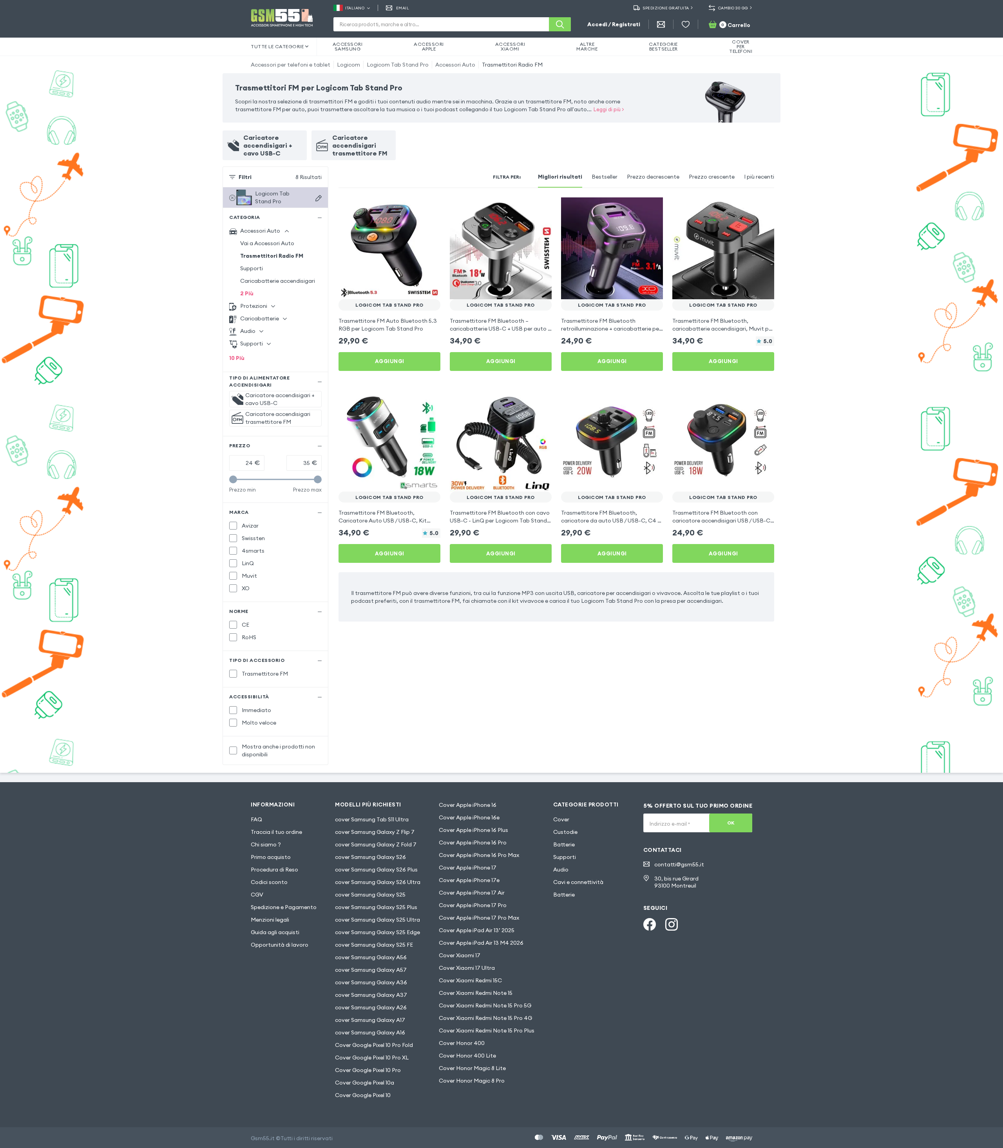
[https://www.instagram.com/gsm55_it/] (671, 924)
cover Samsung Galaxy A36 (371, 982)
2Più (246, 293)
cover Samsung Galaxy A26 (371, 1007)
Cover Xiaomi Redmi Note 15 (475, 992)
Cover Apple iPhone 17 (467, 867)
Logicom (348, 64)
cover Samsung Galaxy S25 (370, 894)
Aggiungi (389, 361)
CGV (257, 894)
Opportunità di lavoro (279, 944)
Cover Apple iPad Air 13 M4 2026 (481, 942)
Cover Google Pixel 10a (364, 1082)
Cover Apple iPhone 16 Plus (473, 829)
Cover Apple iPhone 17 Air (472, 892)
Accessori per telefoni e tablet (290, 64)
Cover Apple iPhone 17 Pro (473, 905)
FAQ (256, 819)
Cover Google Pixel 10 (363, 1095)
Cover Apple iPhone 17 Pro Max (479, 917)
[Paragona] (413, 208)
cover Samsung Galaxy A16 (370, 1032)
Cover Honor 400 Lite (467, 1055)
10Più (236, 358)
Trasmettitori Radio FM (512, 64)
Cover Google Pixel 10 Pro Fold (374, 1045)
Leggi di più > (609, 109)
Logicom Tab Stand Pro (398, 64)
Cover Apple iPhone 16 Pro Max (479, 855)
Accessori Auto (455, 64)
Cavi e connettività (578, 882)
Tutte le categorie (277, 46)
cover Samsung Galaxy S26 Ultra (377, 882)
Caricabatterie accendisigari (277, 280)
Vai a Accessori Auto (267, 243)
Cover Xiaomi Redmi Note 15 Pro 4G (485, 1017)
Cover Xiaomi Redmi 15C (470, 980)
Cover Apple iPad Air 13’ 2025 (476, 930)
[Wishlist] (686, 24)
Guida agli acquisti (275, 932)
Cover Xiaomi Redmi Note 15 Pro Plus (486, 1030)
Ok (731, 823)
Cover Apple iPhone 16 (467, 804)
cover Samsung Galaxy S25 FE (374, 944)
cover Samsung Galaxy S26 (370, 857)
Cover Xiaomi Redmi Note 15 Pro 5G (485, 1005)
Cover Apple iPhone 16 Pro (473, 842)
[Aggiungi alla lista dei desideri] (429, 208)
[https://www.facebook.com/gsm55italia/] (649, 924)
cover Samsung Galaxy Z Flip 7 (375, 831)
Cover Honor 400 (462, 1043)
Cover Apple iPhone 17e (469, 880)
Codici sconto (269, 882)
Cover (561, 819)
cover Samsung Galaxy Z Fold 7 (375, 844)
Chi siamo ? (266, 844)
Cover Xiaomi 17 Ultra (467, 967)
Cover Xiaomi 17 (459, 955)
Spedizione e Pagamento (284, 907)
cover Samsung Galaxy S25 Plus (376, 907)
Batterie (564, 844)
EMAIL (402, 8)
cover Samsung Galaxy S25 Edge (377, 932)
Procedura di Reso (274, 869)
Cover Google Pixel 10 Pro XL (372, 1057)
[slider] (233, 479)
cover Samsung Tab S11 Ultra (372, 819)
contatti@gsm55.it (679, 864)
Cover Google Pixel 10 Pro (368, 1070)
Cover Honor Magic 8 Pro (472, 1080)
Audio (560, 869)
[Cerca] (560, 24)
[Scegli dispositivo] (318, 198)
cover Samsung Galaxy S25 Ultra (377, 919)
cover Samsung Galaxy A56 (371, 957)
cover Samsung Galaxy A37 (371, 994)
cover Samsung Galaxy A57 (371, 969)
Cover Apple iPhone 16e (469, 817)
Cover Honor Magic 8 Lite (472, 1068)
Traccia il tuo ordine (276, 831)
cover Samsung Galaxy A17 (370, 1019)
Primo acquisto (271, 857)
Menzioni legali (270, 919)
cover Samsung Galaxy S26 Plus (376, 869)
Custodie (565, 831)
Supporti (251, 268)
